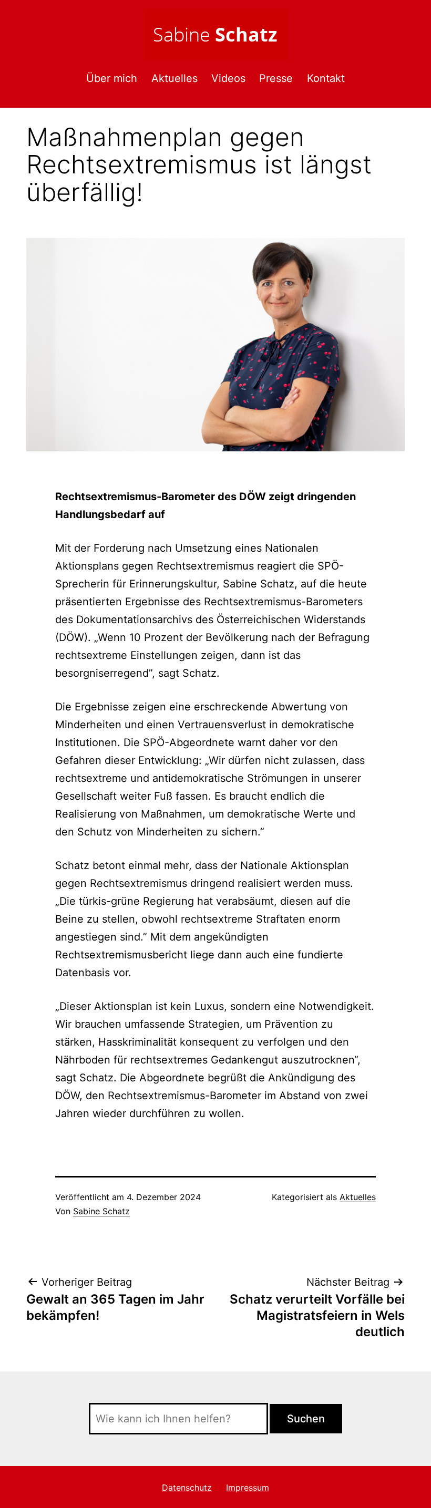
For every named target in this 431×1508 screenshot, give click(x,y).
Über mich (111, 78)
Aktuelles (174, 78)
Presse (276, 78)
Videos (228, 78)
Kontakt (326, 78)
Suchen (306, 1418)
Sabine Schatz (101, 1211)
